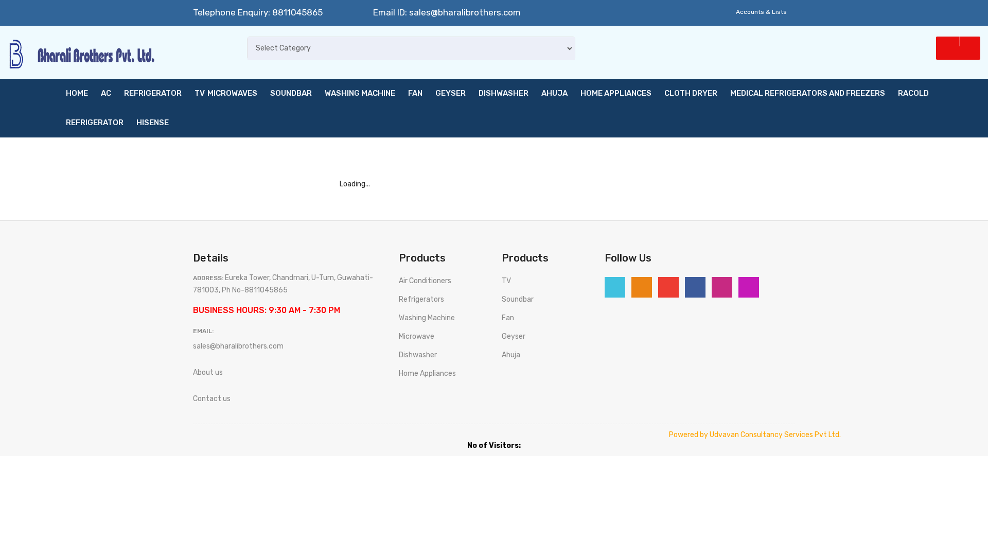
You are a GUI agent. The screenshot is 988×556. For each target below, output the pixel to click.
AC (106, 93)
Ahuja (554, 93)
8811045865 (296, 12)
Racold (913, 93)
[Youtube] (722, 287)
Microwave (416, 336)
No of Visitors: (494, 445)
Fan (415, 93)
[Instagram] (748, 287)
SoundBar (291, 93)
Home (77, 93)
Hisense (152, 122)
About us (208, 372)
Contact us (212, 398)
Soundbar (518, 299)
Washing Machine (360, 93)
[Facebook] (695, 287)
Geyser (450, 93)
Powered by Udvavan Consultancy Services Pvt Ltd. (755, 434)
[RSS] (641, 287)
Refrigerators (421, 299)
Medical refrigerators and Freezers (807, 93)
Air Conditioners (425, 280)
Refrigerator (153, 93)
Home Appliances (615, 93)
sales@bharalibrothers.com (465, 12)
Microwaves (232, 93)
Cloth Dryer (690, 93)
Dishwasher (503, 93)
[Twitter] (615, 287)
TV (200, 93)
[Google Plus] (668, 287)
